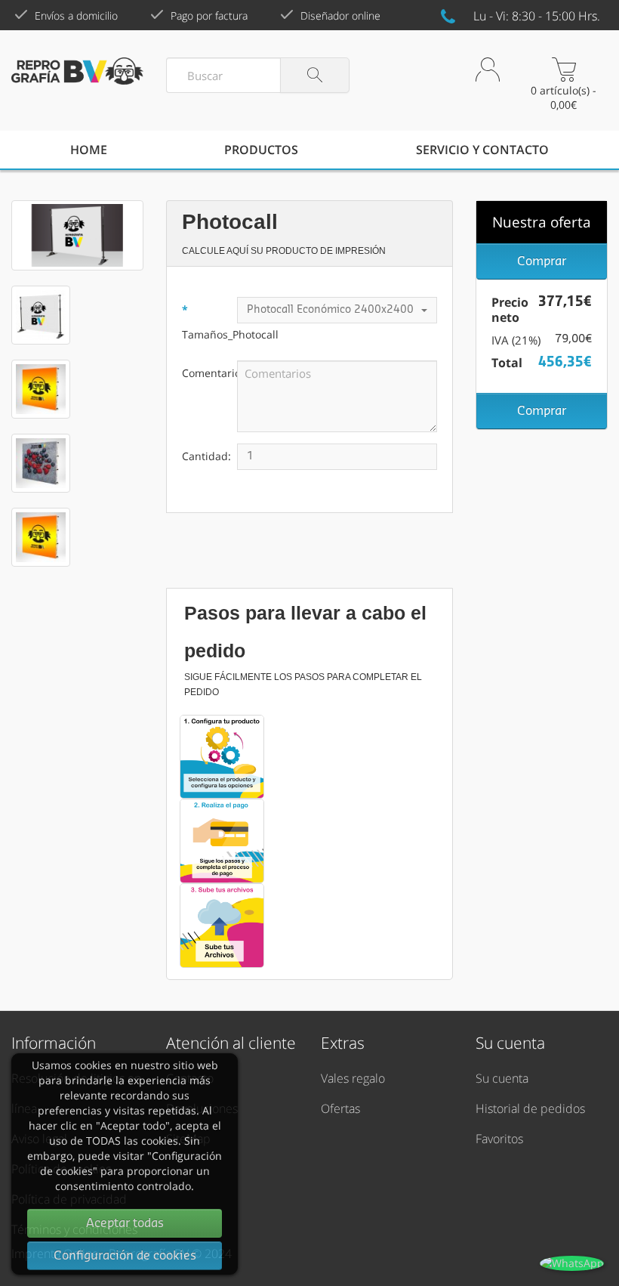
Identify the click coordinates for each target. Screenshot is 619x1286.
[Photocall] (77, 235)
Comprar (541, 261)
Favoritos (499, 1138)
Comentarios (209, 373)
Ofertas (340, 1108)
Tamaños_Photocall (209, 334)
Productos (261, 149)
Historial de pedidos (530, 1108)
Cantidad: (206, 456)
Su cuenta (502, 1078)
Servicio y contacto (482, 149)
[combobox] (337, 310)
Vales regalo (353, 1078)
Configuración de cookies (125, 1256)
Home (88, 149)
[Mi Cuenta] (488, 83)
